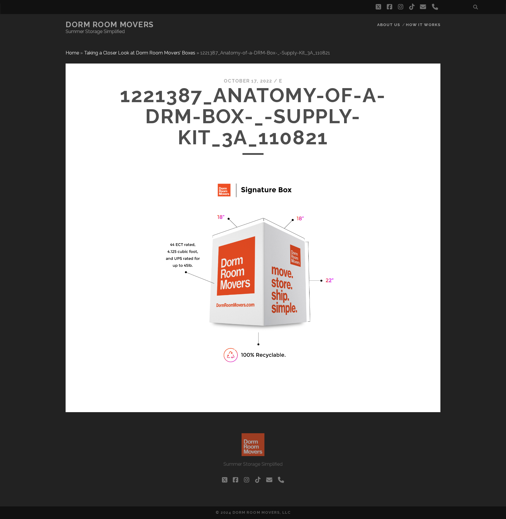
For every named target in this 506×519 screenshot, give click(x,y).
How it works (423, 25)
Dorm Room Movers (110, 24)
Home (72, 53)
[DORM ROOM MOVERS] (253, 453)
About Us (388, 25)
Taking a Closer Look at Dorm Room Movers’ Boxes (139, 53)
